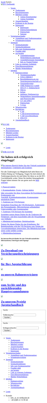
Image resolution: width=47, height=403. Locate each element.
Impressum (19, 25)
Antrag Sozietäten (27, 19)
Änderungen (20, 10)
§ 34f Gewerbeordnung (29, 116)
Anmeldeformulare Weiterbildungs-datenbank (30, 57)
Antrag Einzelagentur (28, 17)
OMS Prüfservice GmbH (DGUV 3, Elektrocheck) (30, 87)
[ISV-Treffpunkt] (8, 4)
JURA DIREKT (26, 77)
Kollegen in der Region (24, 23)
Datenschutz (25, 32)
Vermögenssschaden (28, 75)
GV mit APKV (26, 101)
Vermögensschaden (18, 36)
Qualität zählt (20, 51)
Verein (13, 8)
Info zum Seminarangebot (25, 49)
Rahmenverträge (21, 73)
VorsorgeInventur (27, 83)
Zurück (8, 2)
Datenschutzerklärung (28, 30)
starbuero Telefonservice (29, 94)
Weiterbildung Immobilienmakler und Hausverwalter (32, 97)
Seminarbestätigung (22, 47)
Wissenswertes (21, 107)
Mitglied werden (21, 15)
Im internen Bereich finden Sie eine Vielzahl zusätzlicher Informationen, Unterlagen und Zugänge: (23, 166)
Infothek (14, 71)
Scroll (3, 2)
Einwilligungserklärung (24, 66)
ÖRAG (23, 90)
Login (8, 148)
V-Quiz (23, 105)
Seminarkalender (21, 45)
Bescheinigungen (22, 12)
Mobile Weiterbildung (23, 68)
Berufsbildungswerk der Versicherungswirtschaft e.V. (31, 80)
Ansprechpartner (21, 21)
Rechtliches (19, 109)
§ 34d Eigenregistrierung (29, 114)
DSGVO (23, 118)
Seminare (14, 43)
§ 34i (22, 111)
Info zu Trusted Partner (29, 62)
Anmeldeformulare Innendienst (32, 60)
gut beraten (19, 53)
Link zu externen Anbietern (25, 64)
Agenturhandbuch (22, 120)
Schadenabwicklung (23, 40)
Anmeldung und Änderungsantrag (28, 38)
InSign (22, 92)
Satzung (23, 34)
